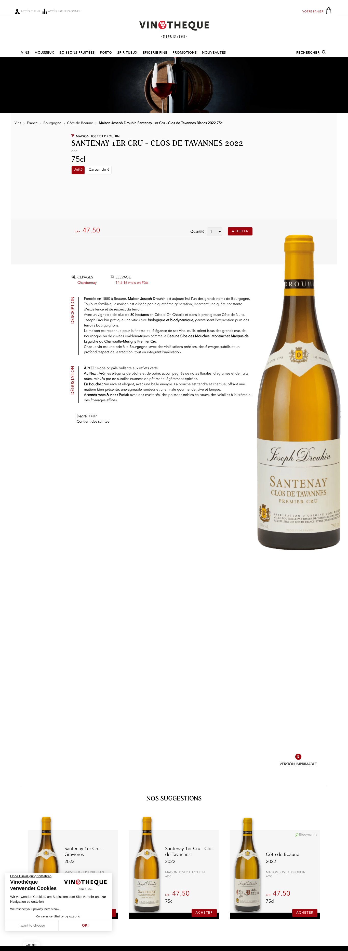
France (32, 123)
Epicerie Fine (155, 53)
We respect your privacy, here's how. (35, 909)
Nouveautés (214, 53)
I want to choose (32, 925)
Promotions (185, 53)
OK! (85, 925)
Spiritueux (127, 53)
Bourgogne (52, 123)
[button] (311, 53)
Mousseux (44, 53)
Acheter (240, 231)
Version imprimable (298, 764)
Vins (25, 53)
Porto (106, 53)
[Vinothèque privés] (174, 29)
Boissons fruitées (77, 53)
